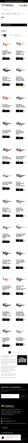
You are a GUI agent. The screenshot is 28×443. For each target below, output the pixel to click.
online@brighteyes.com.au (9, 421)
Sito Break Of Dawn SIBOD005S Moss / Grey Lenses (20, 235)
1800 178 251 (6, 418)
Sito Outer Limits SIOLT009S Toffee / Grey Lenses (6, 131)
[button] (14, 25)
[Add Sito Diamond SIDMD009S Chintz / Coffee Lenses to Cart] (19, 344)
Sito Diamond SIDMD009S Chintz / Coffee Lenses (20, 339)
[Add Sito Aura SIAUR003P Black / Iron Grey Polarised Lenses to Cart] (19, 190)
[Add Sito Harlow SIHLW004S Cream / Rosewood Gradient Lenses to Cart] (19, 59)
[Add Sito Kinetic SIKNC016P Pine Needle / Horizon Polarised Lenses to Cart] (19, 85)
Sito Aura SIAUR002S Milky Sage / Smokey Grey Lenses (7, 183)
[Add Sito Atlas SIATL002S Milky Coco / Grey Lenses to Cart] (6, 163)
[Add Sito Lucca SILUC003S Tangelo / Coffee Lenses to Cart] (6, 111)
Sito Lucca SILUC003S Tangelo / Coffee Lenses (7, 105)
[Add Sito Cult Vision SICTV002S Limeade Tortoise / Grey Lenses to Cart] (19, 268)
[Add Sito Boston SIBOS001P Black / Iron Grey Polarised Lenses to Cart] (6, 216)
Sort (11, 34)
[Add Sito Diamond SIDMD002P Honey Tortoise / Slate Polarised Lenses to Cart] (19, 320)
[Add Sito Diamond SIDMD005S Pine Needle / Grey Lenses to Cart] (6, 346)
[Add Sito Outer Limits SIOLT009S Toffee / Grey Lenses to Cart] (6, 137)
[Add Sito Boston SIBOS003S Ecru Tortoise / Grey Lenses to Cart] (19, 216)
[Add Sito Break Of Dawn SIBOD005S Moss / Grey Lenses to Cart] (19, 240)
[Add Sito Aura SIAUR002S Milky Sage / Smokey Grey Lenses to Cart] (6, 188)
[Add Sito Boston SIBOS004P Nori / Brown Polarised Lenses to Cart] (6, 242)
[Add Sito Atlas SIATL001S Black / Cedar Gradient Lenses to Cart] (19, 138)
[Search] (25, 9)
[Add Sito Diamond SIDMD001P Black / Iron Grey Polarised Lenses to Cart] (6, 320)
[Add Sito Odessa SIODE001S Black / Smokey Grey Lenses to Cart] (19, 111)
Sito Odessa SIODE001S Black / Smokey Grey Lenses (21, 105)
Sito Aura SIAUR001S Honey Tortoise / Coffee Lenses (21, 157)
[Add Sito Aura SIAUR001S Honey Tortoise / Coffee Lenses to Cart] (19, 163)
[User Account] (22, 5)
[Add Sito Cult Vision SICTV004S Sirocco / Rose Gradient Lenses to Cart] (6, 294)
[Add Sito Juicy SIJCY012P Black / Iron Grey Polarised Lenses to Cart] (6, 85)
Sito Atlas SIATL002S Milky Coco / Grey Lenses (7, 157)
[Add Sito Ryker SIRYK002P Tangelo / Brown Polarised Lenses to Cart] (6, 59)
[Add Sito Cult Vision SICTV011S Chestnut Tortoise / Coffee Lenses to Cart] (19, 294)
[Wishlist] (19, 5)
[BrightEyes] (7, 5)
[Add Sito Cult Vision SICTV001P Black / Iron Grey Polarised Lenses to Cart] (6, 268)
